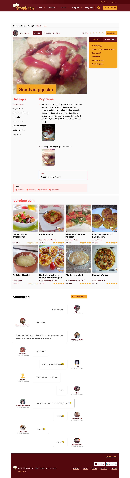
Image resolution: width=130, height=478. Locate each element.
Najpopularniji (110, 39)
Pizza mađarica (104, 264)
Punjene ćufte (51, 224)
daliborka (22, 354)
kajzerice (44, 189)
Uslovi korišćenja (39, 468)
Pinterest (114, 468)
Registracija (104, 2)
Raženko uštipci (98, 60)
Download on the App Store (99, 464)
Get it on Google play (111, 464)
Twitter (85, 468)
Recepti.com (24, 7)
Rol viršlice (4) (97, 46)
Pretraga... (98, 7)
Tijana (26, 33)
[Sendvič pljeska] (62, 132)
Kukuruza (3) (96, 53)
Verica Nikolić (77, 418)
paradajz (21, 189)
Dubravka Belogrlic (23, 325)
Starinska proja (97, 64)
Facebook (76, 468)
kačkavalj (32, 189)
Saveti (63, 7)
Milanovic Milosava (23, 406)
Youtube (94, 468)
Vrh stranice (111, 456)
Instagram (104, 468)
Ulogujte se (113, 2)
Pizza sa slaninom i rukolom (78, 224)
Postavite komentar (79, 296)
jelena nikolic (77, 444)
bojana (22, 380)
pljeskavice (55, 189)
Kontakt (54, 468)
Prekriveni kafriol (25, 264)
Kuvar (39, 7)
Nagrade (89, 7)
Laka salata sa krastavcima (25, 224)
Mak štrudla (96, 56)
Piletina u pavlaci (78, 264)
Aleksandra (22, 431)
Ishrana (51, 7)
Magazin (75, 7)
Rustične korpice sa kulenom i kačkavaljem (51, 264)
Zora (77, 367)
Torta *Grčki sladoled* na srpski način (103, 49)
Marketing (48, 468)
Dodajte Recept (110, 7)
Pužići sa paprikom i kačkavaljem (104, 224)
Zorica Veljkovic (77, 339)
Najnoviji (96, 39)
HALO (25, 471)
